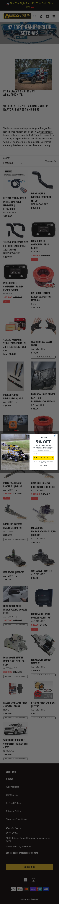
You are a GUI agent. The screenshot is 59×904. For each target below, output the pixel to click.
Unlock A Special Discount (43, 458)
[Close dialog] (55, 436)
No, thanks (43, 465)
